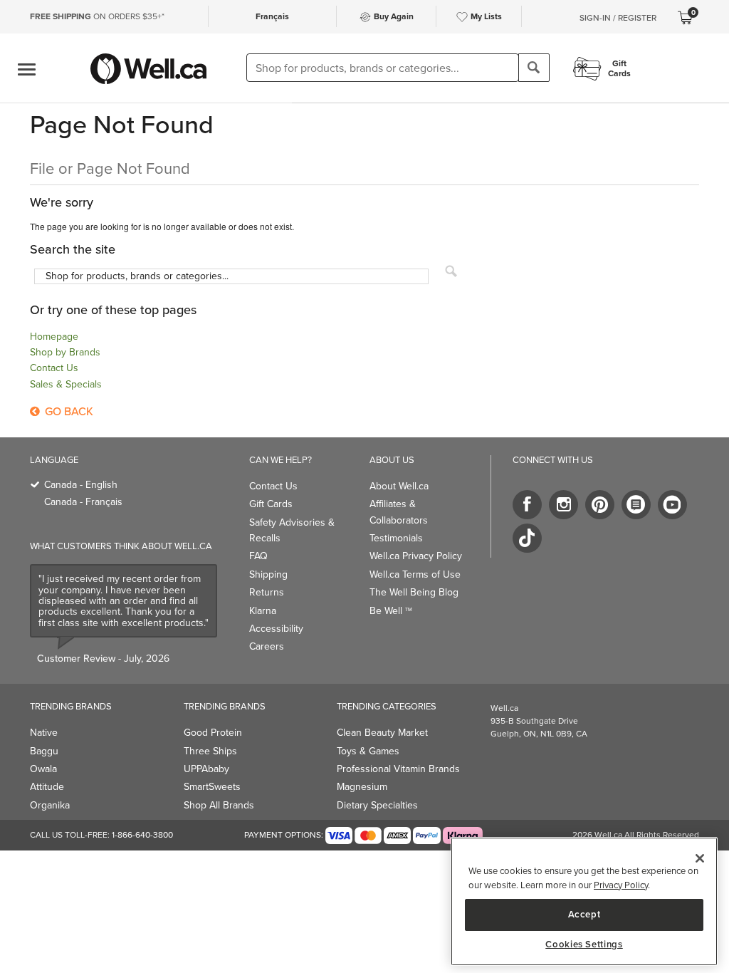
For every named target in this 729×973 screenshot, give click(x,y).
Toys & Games (368, 751)
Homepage (54, 336)
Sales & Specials (66, 384)
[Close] (699, 858)
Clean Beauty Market (382, 732)
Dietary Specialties (377, 805)
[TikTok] (527, 538)
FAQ (258, 555)
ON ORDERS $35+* (97, 16)
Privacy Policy (621, 885)
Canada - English (80, 484)
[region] (584, 901)
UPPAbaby (206, 768)
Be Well (390, 610)
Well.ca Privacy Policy (415, 555)
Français (272, 16)
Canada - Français (83, 501)
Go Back (67, 411)
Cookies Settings (584, 944)
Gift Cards (271, 503)
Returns (266, 592)
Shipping (268, 574)
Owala (43, 768)
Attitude (47, 786)
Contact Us (54, 367)
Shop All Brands (219, 805)
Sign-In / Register (617, 18)
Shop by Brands (65, 352)
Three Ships (210, 751)
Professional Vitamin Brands (398, 768)
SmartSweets (212, 786)
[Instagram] (563, 504)
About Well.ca (399, 486)
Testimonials (396, 538)
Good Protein (213, 732)
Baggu (44, 751)
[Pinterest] (599, 504)
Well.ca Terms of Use (415, 574)
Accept (584, 914)
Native (44, 732)
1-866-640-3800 (142, 834)
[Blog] (636, 504)
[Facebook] (527, 504)
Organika (50, 805)
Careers (266, 646)
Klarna (262, 610)
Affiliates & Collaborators (398, 511)
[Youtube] (672, 504)
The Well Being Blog (413, 592)
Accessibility (276, 628)
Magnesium (362, 786)
